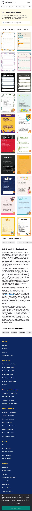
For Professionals (7, 452)
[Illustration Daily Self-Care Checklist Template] (8, 205)
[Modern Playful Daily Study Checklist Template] (8, 123)
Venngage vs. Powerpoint (9, 393)
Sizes (18, 29)
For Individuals (6, 448)
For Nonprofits (6, 458)
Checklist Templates (21, 6)
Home (2, 6)
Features (4, 345)
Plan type (10, 29)
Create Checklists (10, 6)
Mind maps (22, 332)
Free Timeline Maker (8, 367)
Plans (4, 445)
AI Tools (4, 352)
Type (24, 29)
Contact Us (5, 481)
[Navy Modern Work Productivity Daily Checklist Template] (8, 185)
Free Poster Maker (8, 374)
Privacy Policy (6, 488)
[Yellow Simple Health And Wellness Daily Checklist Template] (8, 226)
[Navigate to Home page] (9, 2)
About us (5, 467)
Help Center (5, 484)
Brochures (14, 332)
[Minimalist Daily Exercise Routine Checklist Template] (8, 144)
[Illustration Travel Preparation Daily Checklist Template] (24, 103)
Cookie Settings (16, 503)
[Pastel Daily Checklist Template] (24, 41)
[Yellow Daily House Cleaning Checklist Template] (24, 226)
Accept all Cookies (16, 508)
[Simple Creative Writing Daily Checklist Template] (24, 144)
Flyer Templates (7, 422)
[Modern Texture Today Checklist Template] (8, 82)
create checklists (9, 294)
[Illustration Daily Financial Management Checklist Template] (24, 164)
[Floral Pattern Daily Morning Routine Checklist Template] (8, 103)
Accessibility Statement (9, 477)
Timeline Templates (8, 415)
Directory (5, 348)
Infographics (5, 332)
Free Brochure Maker (8, 371)
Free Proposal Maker (8, 378)
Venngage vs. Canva (8, 396)
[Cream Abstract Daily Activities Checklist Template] (8, 62)
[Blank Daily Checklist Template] (24, 82)
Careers (4, 474)
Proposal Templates (8, 433)
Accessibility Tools (7, 355)
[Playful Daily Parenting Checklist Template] (24, 185)
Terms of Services (7, 491)
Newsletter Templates (8, 426)
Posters (29, 332)
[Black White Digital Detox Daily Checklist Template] (8, 164)
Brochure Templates (8, 419)
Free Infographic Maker (9, 364)
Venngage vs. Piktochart (9, 403)
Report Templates (7, 429)
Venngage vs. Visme (8, 400)
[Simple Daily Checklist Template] (24, 62)
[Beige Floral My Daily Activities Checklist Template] (8, 41)
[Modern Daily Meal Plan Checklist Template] (24, 123)
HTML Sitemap (6, 470)
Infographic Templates (9, 412)
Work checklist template (8, 242)
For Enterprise (6, 455)
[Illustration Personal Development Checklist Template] (24, 205)
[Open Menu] (28, 2)
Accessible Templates (8, 436)
